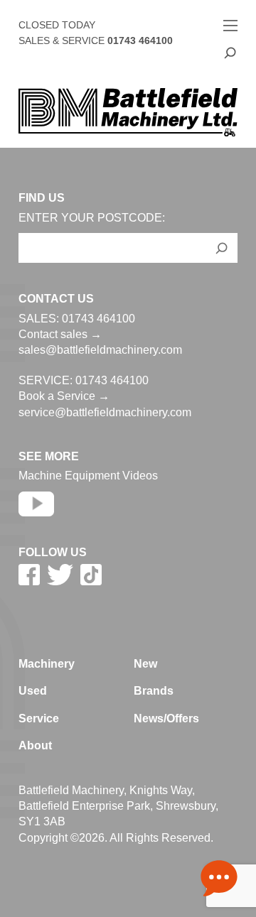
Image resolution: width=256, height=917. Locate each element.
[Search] (230, 52)
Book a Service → (64, 396)
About (35, 745)
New (145, 664)
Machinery (46, 664)
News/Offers (166, 718)
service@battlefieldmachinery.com (104, 412)
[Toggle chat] (219, 880)
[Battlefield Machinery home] (128, 112)
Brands (154, 691)
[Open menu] (230, 25)
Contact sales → (60, 334)
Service (38, 718)
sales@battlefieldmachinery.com (100, 350)
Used (32, 691)
